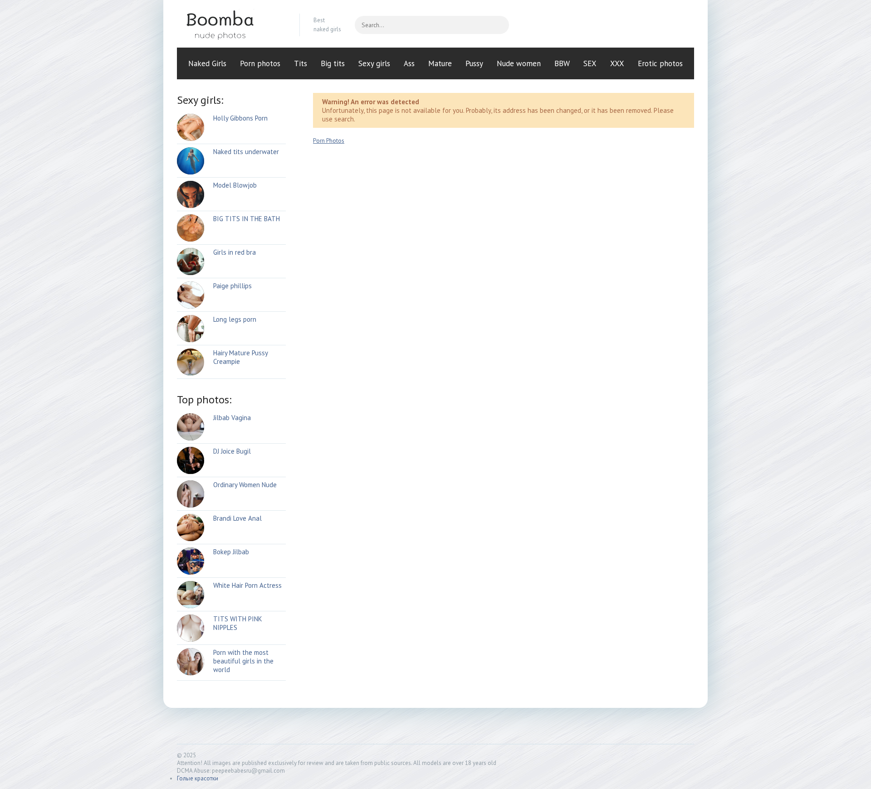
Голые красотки (197, 778)
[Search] (498, 25)
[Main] (231, 25)
